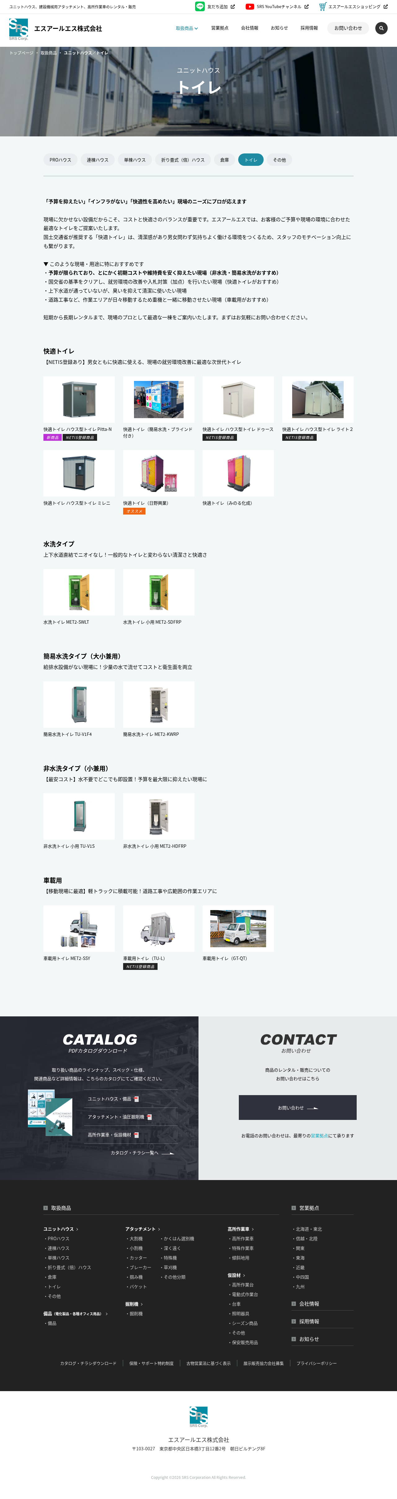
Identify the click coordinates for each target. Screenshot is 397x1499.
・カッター (136, 1257)
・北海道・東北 (307, 1229)
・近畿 (298, 1267)
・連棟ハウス (56, 1248)
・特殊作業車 (241, 1248)
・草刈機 (168, 1267)
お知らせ (279, 27)
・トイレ (52, 1286)
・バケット (136, 1286)
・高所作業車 (241, 1238)
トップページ (21, 52)
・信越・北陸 (305, 1238)
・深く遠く (170, 1248)
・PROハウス (56, 1238)
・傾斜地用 (238, 1257)
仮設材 (234, 1275)
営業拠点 (220, 27)
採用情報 (309, 27)
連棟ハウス (98, 160)
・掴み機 (134, 1277)
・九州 (298, 1286)
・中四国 (300, 1277)
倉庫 (224, 160)
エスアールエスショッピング (354, 6)
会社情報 (249, 27)
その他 (279, 160)
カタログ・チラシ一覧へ (134, 1152)
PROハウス (60, 160)
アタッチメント (140, 1229)
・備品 (49, 1323)
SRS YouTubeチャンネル (279, 6)
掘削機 (131, 1304)
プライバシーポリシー (317, 1363)
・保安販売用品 (243, 1342)
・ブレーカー (138, 1267)
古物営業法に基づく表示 (208, 1363)
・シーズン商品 (243, 1323)
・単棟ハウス (56, 1257)
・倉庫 (49, 1277)
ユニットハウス (58, 1229)
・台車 (234, 1304)
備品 (73, 1313)
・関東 (298, 1248)
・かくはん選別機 (176, 1238)
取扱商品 (49, 52)
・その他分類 (172, 1277)
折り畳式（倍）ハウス (183, 160)
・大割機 (134, 1238)
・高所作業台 (241, 1284)
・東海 (298, 1257)
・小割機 (134, 1248)
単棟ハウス (135, 160)
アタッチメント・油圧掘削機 (116, 1116)
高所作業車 (238, 1229)
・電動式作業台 (243, 1294)
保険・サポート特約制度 (151, 1363)
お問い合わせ (348, 27)
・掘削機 (134, 1313)
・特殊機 (168, 1257)
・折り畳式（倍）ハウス (67, 1267)
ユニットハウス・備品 (109, 1098)
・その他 (52, 1296)
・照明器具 (238, 1313)
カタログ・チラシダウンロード (88, 1363)
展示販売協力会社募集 (263, 1363)
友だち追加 (217, 6)
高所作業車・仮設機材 (109, 1134)
